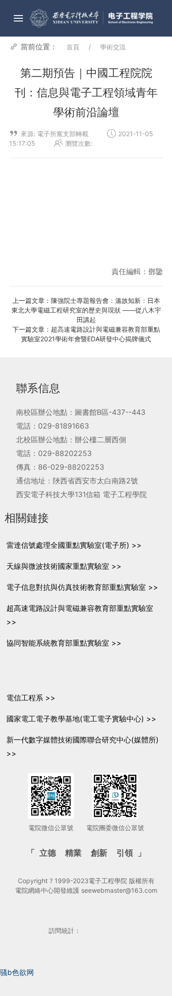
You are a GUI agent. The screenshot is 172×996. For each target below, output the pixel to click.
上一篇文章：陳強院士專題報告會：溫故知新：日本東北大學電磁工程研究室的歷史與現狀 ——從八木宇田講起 (86, 310)
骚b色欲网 (17, 972)
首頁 (73, 47)
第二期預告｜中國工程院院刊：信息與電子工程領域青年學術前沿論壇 (86, 92)
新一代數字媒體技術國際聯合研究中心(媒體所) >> (82, 746)
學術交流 (113, 47)
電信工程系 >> (30, 697)
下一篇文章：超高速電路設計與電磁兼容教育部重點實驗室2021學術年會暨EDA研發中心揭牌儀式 (86, 334)
